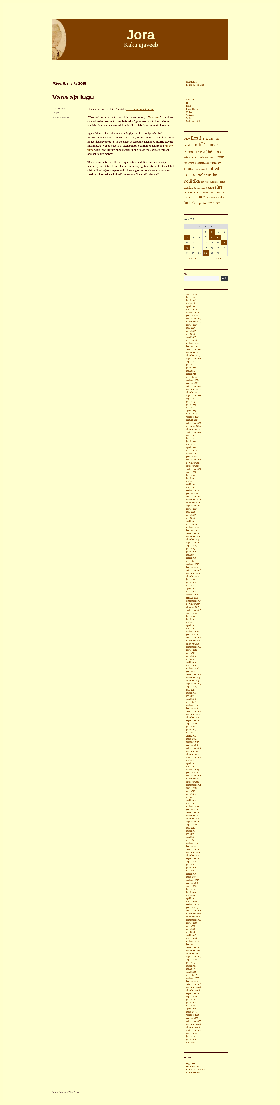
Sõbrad (210, 187)
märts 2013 (191, 766)
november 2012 (193, 779)
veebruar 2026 (193, 312)
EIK (205, 138)
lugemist (189, 162)
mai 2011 (190, 834)
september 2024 (193, 358)
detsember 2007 (193, 947)
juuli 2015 (190, 690)
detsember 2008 (193, 910)
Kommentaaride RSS (195, 1069)
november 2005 (193, 1024)
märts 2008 (191, 938)
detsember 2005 (193, 1021)
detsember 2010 (193, 849)
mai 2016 (190, 659)
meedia (202, 162)
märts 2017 (191, 628)
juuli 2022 (190, 438)
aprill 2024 (191, 374)
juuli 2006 (190, 999)
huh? (198, 144)
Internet (189, 152)
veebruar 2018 (192, 595)
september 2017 (193, 610)
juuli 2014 (190, 726)
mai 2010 (190, 871)
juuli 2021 (190, 475)
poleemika (207, 175)
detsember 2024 (193, 349)
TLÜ (199, 192)
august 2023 (191, 398)
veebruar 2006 (193, 1015)
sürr (219, 187)
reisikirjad (190, 187)
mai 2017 (190, 622)
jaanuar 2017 (192, 634)
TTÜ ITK (220, 192)
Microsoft (215, 163)
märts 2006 (191, 1012)
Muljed (55, 113)
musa (62, 117)
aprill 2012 (191, 800)
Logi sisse (190, 1063)
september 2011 (193, 821)
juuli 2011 (190, 828)
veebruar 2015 (192, 705)
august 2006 (192, 996)
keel (196, 157)
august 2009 (192, 886)
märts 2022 (191, 450)
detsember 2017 (193, 601)
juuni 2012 (191, 794)
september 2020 (193, 506)
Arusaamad (191, 100)
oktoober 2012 (192, 782)
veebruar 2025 (192, 343)
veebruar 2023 (192, 417)
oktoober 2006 (193, 990)
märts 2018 (191, 591)
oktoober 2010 (192, 855)
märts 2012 (191, 803)
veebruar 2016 (192, 668)
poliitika (192, 181)
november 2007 (193, 950)
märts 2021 (191, 487)
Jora (54, 1092)
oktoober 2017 (192, 607)
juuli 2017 (190, 616)
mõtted (56, 117)
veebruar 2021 (192, 490)
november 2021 (193, 463)
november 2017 (193, 604)
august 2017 (191, 613)
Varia (188, 118)
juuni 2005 (191, 1039)
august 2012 (191, 788)
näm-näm (190, 175)
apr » (218, 258)
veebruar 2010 (192, 880)
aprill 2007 (191, 972)
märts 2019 (191, 561)
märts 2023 (191, 414)
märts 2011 (191, 840)
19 (187, 248)
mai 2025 (190, 334)
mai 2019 (190, 555)
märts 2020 (191, 524)
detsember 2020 (193, 496)
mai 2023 (190, 407)
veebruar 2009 (193, 904)
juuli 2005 (190, 1036)
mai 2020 (190, 518)
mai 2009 (190, 895)
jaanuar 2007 (192, 981)
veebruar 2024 (192, 380)
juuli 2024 (190, 365)
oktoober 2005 (193, 1027)
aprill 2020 (191, 521)
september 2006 (193, 993)
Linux (220, 157)
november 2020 (193, 499)
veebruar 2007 (192, 978)
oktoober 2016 (193, 644)
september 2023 (193, 395)
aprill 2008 (191, 935)
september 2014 (193, 720)
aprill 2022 (191, 447)
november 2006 (193, 987)
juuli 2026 (190, 297)
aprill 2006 (191, 1009)
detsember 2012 (193, 775)
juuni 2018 (191, 582)
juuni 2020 (191, 515)
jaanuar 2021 (192, 493)
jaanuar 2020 (192, 530)
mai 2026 (190, 303)
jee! (210, 151)
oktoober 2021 (192, 466)
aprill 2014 (191, 736)
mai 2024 (190, 371)
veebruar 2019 (192, 564)
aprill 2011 (190, 837)
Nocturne (154, 117)
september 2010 (193, 858)
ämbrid (190, 203)
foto (217, 138)
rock (68, 117)
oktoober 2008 (193, 917)
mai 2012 (190, 797)
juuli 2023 (190, 401)
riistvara (201, 188)
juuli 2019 (190, 549)
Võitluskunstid (193, 121)
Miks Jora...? (191, 82)
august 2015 (191, 687)
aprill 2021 (191, 484)
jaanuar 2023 (192, 420)
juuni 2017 (191, 619)
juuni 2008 (191, 929)
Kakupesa (188, 157)
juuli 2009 (190, 889)
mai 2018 (190, 585)
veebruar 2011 (192, 843)
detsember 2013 (193, 748)
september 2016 (193, 647)
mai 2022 (190, 444)
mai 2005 (190, 1042)
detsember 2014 (193, 711)
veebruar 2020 (192, 527)
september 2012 (193, 785)
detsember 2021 (193, 460)
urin (202, 197)
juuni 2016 (191, 656)
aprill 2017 (191, 625)
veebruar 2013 (192, 769)
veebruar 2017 (192, 631)
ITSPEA (200, 152)
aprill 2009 (191, 898)
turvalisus (189, 197)
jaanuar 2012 (192, 809)
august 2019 (191, 545)
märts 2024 (191, 377)
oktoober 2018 (192, 576)
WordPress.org (193, 1073)
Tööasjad (190, 115)
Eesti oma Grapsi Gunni (140, 108)
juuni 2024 (191, 368)
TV (196, 197)
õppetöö (202, 203)
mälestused (200, 169)
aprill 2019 (191, 558)
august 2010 (191, 861)
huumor (211, 145)
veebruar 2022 (192, 453)
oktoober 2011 (192, 818)
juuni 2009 (191, 892)
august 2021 (191, 472)
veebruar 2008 (192, 941)
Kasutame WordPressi (69, 1092)
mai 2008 (190, 932)
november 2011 (193, 815)
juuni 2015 (191, 693)
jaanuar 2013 (192, 772)
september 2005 (193, 1030)
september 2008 (193, 920)
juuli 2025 (190, 328)
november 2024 (193, 352)
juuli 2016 (190, 653)
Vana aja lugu (73, 97)
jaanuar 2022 (192, 457)
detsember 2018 (193, 570)
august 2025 (191, 325)
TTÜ (211, 192)
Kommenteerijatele (195, 85)
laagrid (212, 157)
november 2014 (193, 714)
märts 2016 (191, 665)
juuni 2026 (191, 300)
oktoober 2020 (193, 503)
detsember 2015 (193, 674)
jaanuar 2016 (192, 671)
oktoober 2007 (193, 953)
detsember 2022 (193, 423)
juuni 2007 (191, 966)
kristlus (204, 157)
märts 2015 (191, 702)
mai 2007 (190, 969)
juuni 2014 (191, 729)
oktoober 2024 (193, 355)
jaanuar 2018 (192, 598)
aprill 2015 (191, 699)
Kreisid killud (192, 109)
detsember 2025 (193, 319)
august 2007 (191, 960)
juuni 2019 (191, 552)
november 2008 (193, 914)
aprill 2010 (191, 874)
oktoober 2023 (193, 392)
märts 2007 (191, 975)
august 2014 (191, 723)
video (221, 197)
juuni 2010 (191, 868)
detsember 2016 (193, 637)
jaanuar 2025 (192, 346)
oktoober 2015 (192, 680)
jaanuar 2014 (192, 745)
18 (224, 242)
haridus (188, 145)
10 (218, 237)
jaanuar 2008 (192, 944)
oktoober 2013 (192, 754)
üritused (214, 203)
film (211, 138)
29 (205, 253)
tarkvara (190, 192)
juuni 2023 (191, 404)
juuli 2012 (190, 791)
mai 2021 (190, 481)
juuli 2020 (190, 512)
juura (218, 152)
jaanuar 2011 (192, 846)
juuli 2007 (190, 963)
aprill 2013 (191, 763)
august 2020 (191, 509)
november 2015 (193, 677)
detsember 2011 (193, 812)
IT (187, 103)
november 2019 (193, 536)
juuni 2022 (191, 441)
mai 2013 (190, 760)
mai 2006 (190, 1006)
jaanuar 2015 (192, 708)
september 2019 (193, 542)
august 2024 (191, 361)
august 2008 (191, 923)
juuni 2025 (191, 331)
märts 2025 (191, 340)
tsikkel (205, 193)
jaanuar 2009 (192, 907)
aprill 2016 (191, 662)
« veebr (192, 258)
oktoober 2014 (192, 717)
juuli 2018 (190, 579)
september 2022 (193, 432)
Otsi (185, 274)
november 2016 (193, 641)
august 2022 (191, 435)
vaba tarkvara (212, 198)
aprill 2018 (191, 588)
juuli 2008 (190, 926)
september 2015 (193, 683)
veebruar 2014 (192, 742)
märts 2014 (191, 739)
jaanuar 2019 (192, 567)
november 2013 (193, 751)
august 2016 (191, 650)
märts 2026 (191, 309)
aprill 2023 (191, 411)
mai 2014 (190, 733)
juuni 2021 (191, 478)
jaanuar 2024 (192, 383)
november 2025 (193, 322)
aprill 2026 (191, 306)
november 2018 (193, 573)
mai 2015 (190, 696)
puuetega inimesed (209, 182)
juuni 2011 (190, 831)
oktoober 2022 (193, 429)
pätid (222, 182)
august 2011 (191, 825)
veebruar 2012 (192, 806)
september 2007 (193, 956)
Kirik (188, 106)
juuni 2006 (191, 1002)
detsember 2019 (193, 533)
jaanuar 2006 (192, 1018)
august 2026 (192, 294)
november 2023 (193, 389)
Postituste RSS (193, 1066)
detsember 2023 (193, 386)
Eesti (196, 138)
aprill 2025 (191, 337)
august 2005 (191, 1033)
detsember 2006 (193, 984)
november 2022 (193, 426)
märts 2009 (191, 901)
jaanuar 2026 (192, 315)
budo (187, 138)
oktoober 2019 (193, 539)
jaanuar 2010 (192, 883)
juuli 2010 (190, 864)
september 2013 (193, 757)
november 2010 (193, 852)
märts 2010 (191, 877)
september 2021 (193, 469)
